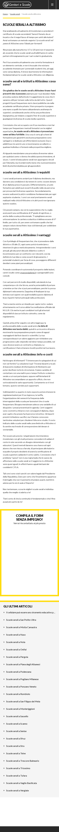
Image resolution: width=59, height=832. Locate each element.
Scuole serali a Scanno (16, 723)
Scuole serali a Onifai (16, 649)
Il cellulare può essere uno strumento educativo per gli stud (31, 612)
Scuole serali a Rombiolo (18, 694)
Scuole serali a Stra (15, 746)
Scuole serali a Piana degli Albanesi (23, 664)
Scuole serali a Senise (16, 731)
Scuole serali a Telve (16, 753)
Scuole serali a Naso (16, 634)
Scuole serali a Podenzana (18, 671)
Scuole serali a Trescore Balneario (22, 760)
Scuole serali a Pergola (17, 656)
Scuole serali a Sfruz (15, 738)
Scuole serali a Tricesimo (18, 768)
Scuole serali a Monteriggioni (20, 708)
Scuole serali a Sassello (17, 716)
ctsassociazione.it (28, 272)
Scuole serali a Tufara (16, 775)
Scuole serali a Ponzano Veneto (21, 686)
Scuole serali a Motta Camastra (21, 627)
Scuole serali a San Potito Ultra (21, 619)
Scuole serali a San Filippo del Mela (23, 701)
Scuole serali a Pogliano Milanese (22, 679)
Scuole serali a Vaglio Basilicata (21, 783)
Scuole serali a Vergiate (17, 790)
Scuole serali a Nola (15, 642)
